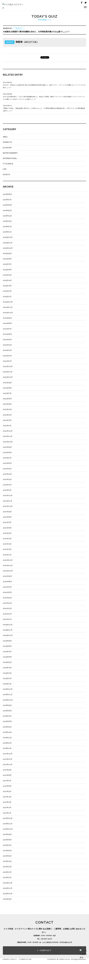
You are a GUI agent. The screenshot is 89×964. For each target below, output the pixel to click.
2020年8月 (7, 581)
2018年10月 (8, 700)
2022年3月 (7, 479)
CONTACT (45, 950)
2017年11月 (7, 759)
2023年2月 (7, 420)
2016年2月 (7, 872)
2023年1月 (7, 426)
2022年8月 (7, 452)
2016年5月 (7, 856)
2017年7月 (7, 780)
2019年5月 (7, 662)
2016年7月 (7, 845)
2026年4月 (7, 216)
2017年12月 (7, 754)
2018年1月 (7, 748)
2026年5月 (7, 210)
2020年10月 (8, 571)
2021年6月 (7, 528)
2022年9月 (7, 447)
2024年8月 (7, 323)
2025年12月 (8, 237)
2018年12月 (8, 689)
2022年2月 (7, 485)
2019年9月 (7, 641)
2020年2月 (7, 614)
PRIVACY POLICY (10, 959)
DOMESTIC (7, 142)
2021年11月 (7, 501)
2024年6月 (7, 334)
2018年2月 (7, 743)
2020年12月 (8, 560)
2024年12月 (8, 302)
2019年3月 (7, 673)
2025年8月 (7, 259)
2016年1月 (7, 877)
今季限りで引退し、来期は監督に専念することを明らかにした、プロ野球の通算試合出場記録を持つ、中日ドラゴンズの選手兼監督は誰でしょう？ (44, 108)
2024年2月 (7, 356)
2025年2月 (7, 291)
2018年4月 (7, 732)
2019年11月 (8, 630)
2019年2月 (7, 678)
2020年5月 (7, 598)
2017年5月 (7, 791)
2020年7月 (7, 587)
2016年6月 (7, 850)
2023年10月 (8, 377)
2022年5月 (7, 469)
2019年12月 (8, 625)
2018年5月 (7, 727)
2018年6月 (7, 721)
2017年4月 (7, 797)
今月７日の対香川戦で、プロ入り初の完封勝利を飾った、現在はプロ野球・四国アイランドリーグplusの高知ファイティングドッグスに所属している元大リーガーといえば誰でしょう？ (44, 96)
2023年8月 (7, 388)
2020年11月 (8, 565)
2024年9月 (7, 318)
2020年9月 (7, 576)
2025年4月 (7, 280)
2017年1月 (7, 813)
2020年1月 (7, 619)
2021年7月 (7, 522)
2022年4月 (7, 474)
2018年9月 (7, 705)
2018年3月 (7, 738)
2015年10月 (8, 893)
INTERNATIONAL (10, 158)
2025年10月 (8, 248)
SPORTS (6, 175)
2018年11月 (8, 694)
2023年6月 (7, 399)
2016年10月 (8, 829)
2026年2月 (7, 226)
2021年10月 (8, 506)
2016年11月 (8, 824)
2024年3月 (7, 350)
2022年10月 (8, 442)
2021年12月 (8, 495)
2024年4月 (7, 345)
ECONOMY (7, 148)
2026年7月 (7, 200)
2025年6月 (7, 270)
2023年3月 (7, 415)
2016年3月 (7, 867)
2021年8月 (7, 517)
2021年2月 (7, 549)
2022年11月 (8, 436)
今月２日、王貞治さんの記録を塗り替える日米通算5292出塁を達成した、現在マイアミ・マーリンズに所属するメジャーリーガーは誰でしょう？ (44, 85)
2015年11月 (7, 888)
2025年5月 (7, 275)
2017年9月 (7, 770)
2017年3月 (7, 802)
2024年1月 (7, 361)
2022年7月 (7, 458)
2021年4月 (7, 538)
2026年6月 (7, 205)
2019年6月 (7, 657)
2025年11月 (8, 243)
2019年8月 (7, 646)
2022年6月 (7, 463)
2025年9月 (7, 253)
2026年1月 (7, 232)
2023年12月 (8, 366)
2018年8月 (7, 711)
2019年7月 (7, 651)
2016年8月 (7, 840)
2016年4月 (7, 861)
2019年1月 (7, 684)
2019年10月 (8, 635)
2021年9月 (7, 512)
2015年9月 (7, 899)
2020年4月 (7, 603)
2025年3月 (7, 286)
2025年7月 (7, 264)
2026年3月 (7, 221)
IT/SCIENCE (8, 164)
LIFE (4, 169)
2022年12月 (8, 431)
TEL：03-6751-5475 (44, 939)
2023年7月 (7, 393)
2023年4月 (7, 409)
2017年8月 (7, 775)
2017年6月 (7, 786)
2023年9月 (7, 383)
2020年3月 (7, 608)
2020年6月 (7, 592)
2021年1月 (7, 555)
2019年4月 (7, 668)
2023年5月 (7, 404)
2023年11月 (8, 372)
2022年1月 (7, 490)
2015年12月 (8, 883)
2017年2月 (7, 807)
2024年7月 (7, 329)
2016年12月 (8, 818)
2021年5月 (7, 533)
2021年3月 (7, 544)
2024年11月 (8, 307)
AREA (5, 137)
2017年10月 (8, 764)
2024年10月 (8, 313)
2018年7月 (7, 716)
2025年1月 (7, 296)
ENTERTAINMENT (10, 153)
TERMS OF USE (25, 959)
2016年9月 (7, 834)
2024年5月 (7, 339)
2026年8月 (7, 194)
